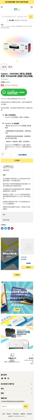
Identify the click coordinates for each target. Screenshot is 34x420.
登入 (25, 406)
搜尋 (3, 414)
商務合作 (9, 414)
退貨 (4, 214)
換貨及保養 (6, 220)
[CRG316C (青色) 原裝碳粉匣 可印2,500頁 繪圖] (10, 67)
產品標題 (23, 259)
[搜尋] (30, 17)
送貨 (4, 175)
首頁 (2, 25)
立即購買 (17, 160)
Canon (6, 79)
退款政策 (29, 414)
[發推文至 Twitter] (5, 228)
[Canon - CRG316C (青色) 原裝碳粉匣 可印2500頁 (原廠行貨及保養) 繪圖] (4, 67)
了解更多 (17, 275)
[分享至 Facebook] (2, 228)
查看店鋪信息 (6, 170)
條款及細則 (16, 414)
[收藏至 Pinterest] (12, 228)
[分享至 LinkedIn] (8, 228)
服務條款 (23, 414)
